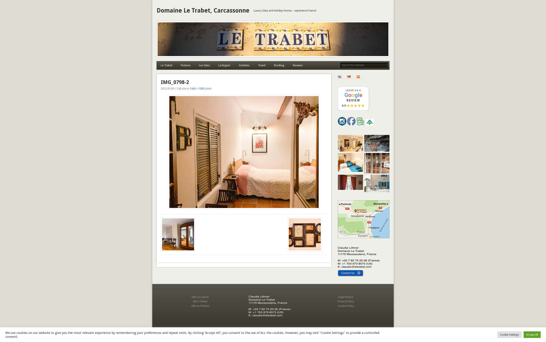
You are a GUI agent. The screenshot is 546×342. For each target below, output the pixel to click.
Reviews (298, 65)
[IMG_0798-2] (244, 152)
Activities (244, 65)
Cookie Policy (346, 305)
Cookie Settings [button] (509, 334)
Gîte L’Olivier (200, 301)
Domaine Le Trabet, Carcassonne (203, 10)
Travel (262, 65)
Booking (279, 65)
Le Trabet (166, 65)
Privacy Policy (346, 301)
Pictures (185, 65)
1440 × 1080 (197, 88)
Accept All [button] (532, 334)
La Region (224, 65)
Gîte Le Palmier (200, 305)
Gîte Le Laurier (200, 297)
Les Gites (204, 65)
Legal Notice (345, 297)
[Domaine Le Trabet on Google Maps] (363, 237)
